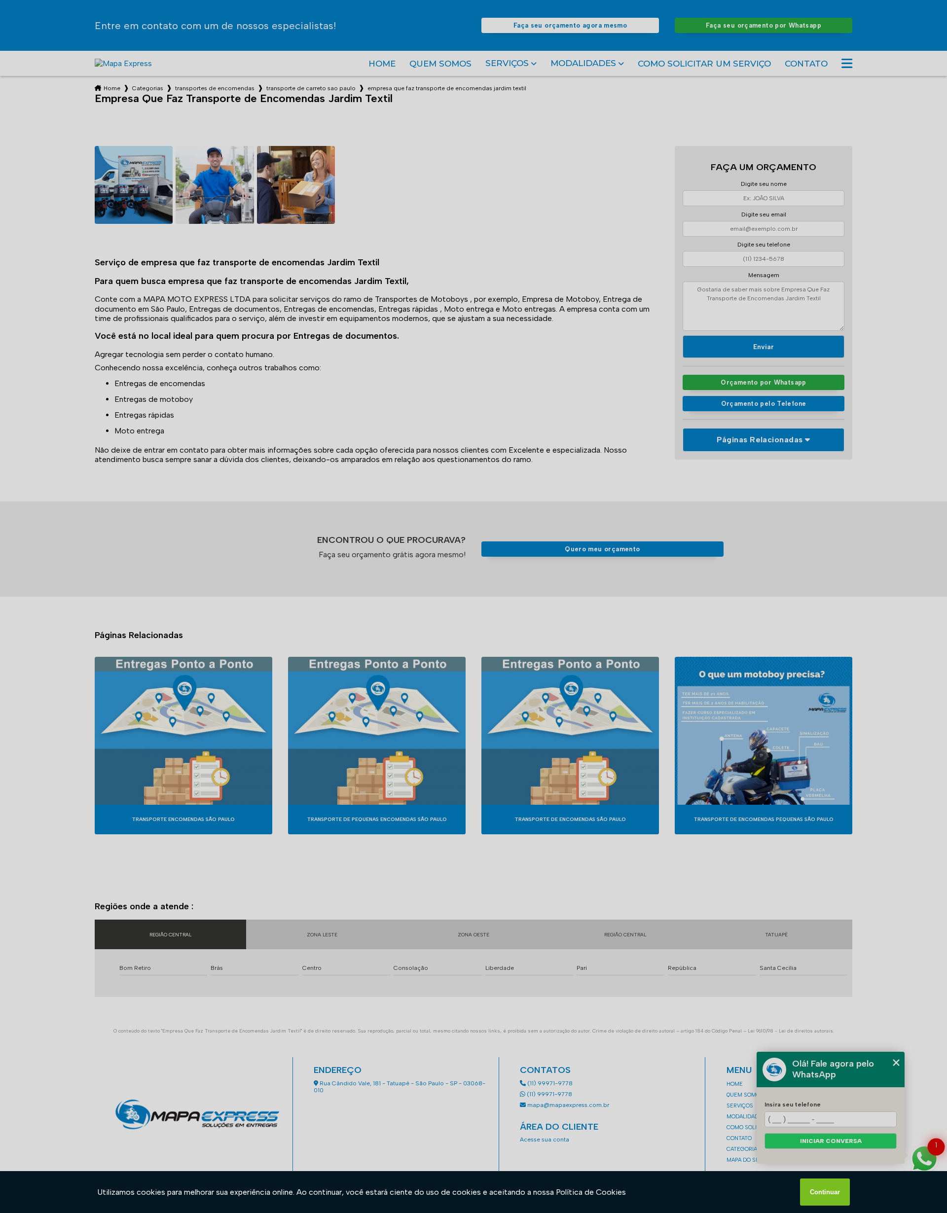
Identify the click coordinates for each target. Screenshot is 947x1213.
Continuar (825, 1192)
